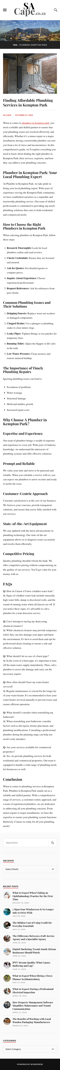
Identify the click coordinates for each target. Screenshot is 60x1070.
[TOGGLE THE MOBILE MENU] (5, 10)
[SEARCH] (52, 842)
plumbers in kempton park (35, 123)
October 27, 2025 (24, 115)
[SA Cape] (30, 15)
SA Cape (7, 115)
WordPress (37, 1064)
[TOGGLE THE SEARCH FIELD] (55, 10)
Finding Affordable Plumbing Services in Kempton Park (28, 102)
